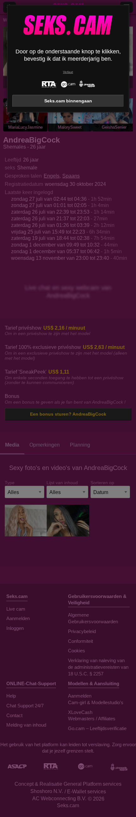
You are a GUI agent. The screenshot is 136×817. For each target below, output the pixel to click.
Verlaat (68, 72)
